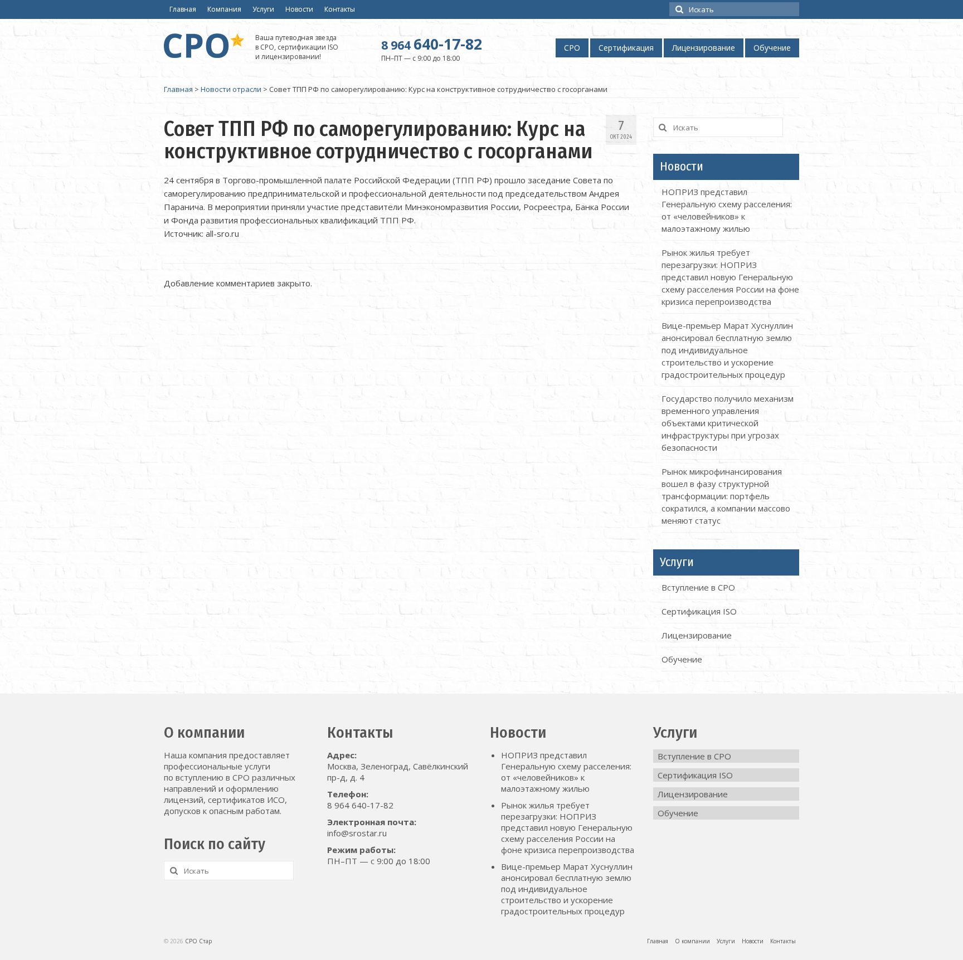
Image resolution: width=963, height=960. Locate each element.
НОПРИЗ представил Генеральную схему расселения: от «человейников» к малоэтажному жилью (566, 771)
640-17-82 (431, 44)
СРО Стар (198, 941)
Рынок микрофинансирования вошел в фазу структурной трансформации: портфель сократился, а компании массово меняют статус (726, 496)
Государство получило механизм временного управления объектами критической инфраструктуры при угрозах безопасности (728, 423)
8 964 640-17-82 (360, 805)
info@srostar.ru (357, 833)
